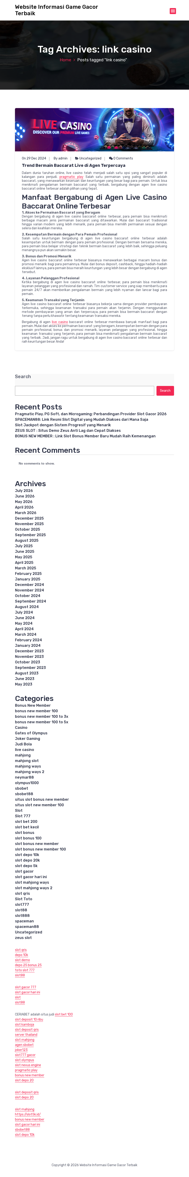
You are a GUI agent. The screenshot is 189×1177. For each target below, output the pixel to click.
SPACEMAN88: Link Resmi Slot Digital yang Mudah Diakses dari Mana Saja (81, 419)
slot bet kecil (27, 827)
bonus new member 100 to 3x (41, 716)
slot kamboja (24, 1025)
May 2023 (23, 684)
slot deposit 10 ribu (29, 1019)
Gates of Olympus (31, 733)
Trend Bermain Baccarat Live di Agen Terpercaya (73, 165)
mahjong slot (27, 761)
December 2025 (29, 518)
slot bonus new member (37, 844)
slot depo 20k (27, 860)
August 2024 (27, 607)
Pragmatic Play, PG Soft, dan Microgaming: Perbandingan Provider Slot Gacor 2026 (91, 414)
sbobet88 (24, 794)
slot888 (22, 915)
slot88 (21, 910)
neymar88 (24, 777)
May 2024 (23, 623)
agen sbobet (24, 1045)
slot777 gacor (25, 1055)
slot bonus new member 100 (40, 849)
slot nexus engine (28, 1065)
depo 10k (21, 955)
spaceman (24, 921)
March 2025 (25, 568)
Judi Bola (23, 744)
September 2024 (30, 601)
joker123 (21, 1050)
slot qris (22, 893)
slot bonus (24, 832)
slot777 (22, 904)
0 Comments (123, 158)
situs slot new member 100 (39, 805)
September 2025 (30, 535)
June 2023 (24, 679)
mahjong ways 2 (29, 772)
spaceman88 (27, 926)
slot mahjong (24, 1040)
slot (18, 997)
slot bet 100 (64, 1014)
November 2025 (29, 524)
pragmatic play (71, 177)
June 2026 (25, 496)
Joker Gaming (27, 738)
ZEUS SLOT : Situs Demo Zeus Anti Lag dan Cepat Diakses (68, 430)
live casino (60, 322)
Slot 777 (22, 816)
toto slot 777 (25, 970)
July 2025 (24, 546)
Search (23, 376)
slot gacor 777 (25, 987)
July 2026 (24, 490)
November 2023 (29, 656)
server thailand (26, 1035)
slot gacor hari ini (31, 877)
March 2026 (25, 513)
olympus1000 (27, 783)
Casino (21, 727)
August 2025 (26, 540)
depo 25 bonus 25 (28, 965)
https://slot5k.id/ (28, 1114)
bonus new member (29, 1075)
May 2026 (23, 502)
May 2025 (23, 557)
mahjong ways (28, 766)
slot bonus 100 (28, 838)
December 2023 (29, 651)
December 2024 (29, 585)
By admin (61, 158)
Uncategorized (90, 158)
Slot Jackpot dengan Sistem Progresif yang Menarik (63, 425)
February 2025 (28, 573)
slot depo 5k (26, 866)
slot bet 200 (26, 821)
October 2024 (27, 596)
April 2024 (24, 629)
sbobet (21, 788)
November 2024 (29, 590)
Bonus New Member (33, 705)
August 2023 (26, 673)
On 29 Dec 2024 (34, 158)
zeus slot (23, 938)
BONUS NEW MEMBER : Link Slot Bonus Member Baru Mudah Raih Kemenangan (85, 436)
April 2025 (24, 562)
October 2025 (27, 529)
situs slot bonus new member (42, 799)
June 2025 (24, 551)
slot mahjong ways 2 (33, 888)
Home (65, 59)
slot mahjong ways (32, 882)
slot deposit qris (27, 1030)
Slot (19, 810)
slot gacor (24, 871)
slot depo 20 (24, 1080)
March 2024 (25, 634)
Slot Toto (23, 899)
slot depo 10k (27, 855)
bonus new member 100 (36, 711)
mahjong (23, 755)
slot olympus (24, 1060)
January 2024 (28, 645)
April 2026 (24, 507)
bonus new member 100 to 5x (41, 722)
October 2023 (27, 662)
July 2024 (24, 612)
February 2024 (28, 640)
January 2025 (27, 579)
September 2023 (30, 667)
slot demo (22, 960)
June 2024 (25, 618)
